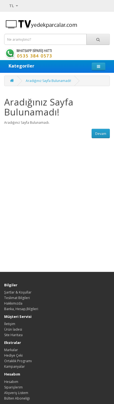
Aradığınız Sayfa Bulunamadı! (48, 80)
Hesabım (11, 381)
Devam (100, 133)
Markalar (11, 350)
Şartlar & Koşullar (18, 292)
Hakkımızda (13, 303)
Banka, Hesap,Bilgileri (21, 309)
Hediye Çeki (13, 355)
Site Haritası (13, 335)
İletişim (9, 323)
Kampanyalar (14, 366)
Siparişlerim (13, 387)
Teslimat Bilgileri (17, 297)
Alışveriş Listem (16, 392)
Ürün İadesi (13, 329)
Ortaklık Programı (18, 361)
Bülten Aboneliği (17, 398)
